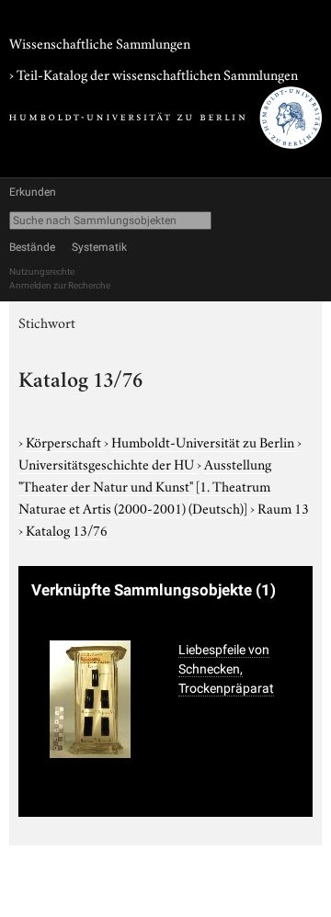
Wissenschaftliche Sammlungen (99, 42)
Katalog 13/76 (67, 529)
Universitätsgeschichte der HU (107, 463)
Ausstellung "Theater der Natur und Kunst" (144, 485)
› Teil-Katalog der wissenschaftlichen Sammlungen (153, 73)
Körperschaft (65, 441)
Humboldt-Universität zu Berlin (204, 441)
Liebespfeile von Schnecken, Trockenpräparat (226, 669)
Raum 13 (283, 507)
